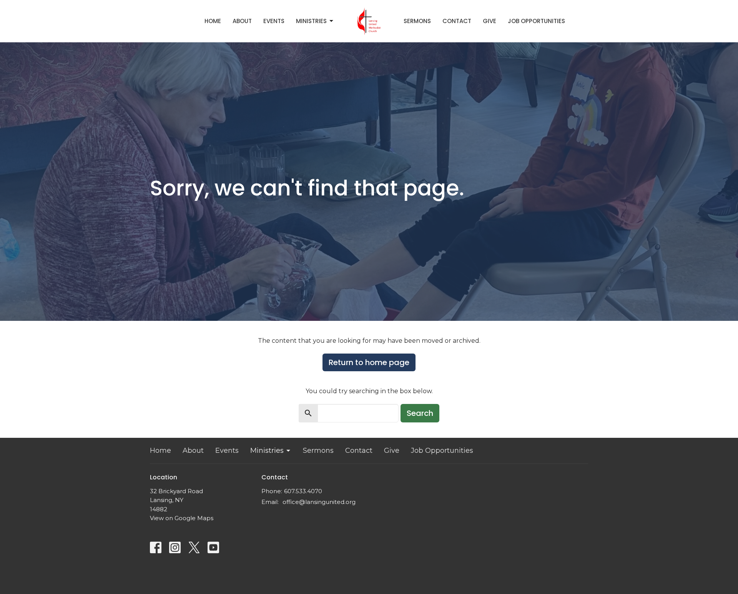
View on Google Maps (181, 518)
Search (420, 413)
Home (212, 21)
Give (489, 21)
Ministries (311, 21)
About (242, 21)
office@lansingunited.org (319, 502)
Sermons (417, 21)
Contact (456, 21)
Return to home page (369, 362)
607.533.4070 (303, 491)
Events (273, 21)
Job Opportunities (536, 21)
